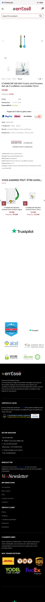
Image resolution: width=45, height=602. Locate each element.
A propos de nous (8, 498)
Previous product (38, 79)
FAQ (3, 494)
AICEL (22, 407)
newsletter (21, 467)
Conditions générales (9, 519)
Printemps (19, 133)
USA (41, 3)
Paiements (5, 523)
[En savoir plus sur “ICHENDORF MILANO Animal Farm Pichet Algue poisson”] (4, 203)
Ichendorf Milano (13, 129)
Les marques (6, 487)
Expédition (5, 527)
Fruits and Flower (25, 129)
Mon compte (6, 491)
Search (40, 16)
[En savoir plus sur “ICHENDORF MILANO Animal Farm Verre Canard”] (25, 203)
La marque (27, 143)
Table (14, 79)
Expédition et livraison (22, 147)
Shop (8, 79)
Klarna (4, 512)
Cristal (13, 133)
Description (16, 143)
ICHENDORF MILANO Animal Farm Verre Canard (33, 210)
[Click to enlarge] (5, 58)
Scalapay (5, 516)
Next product (42, 79)
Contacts (5, 502)
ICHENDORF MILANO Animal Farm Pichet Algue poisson (12, 210)
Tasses (19, 79)
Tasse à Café (29, 133)
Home (3, 79)
